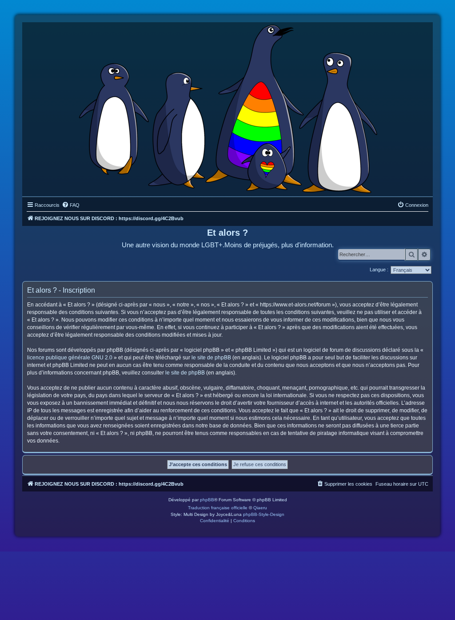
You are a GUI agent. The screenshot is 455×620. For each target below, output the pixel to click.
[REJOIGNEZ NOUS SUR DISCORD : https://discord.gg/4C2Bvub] (228, 107)
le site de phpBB (211, 357)
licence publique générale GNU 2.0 (69, 357)
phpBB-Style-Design (263, 514)
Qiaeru (260, 507)
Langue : (379, 269)
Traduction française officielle (217, 507)
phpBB (207, 499)
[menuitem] (71, 205)
